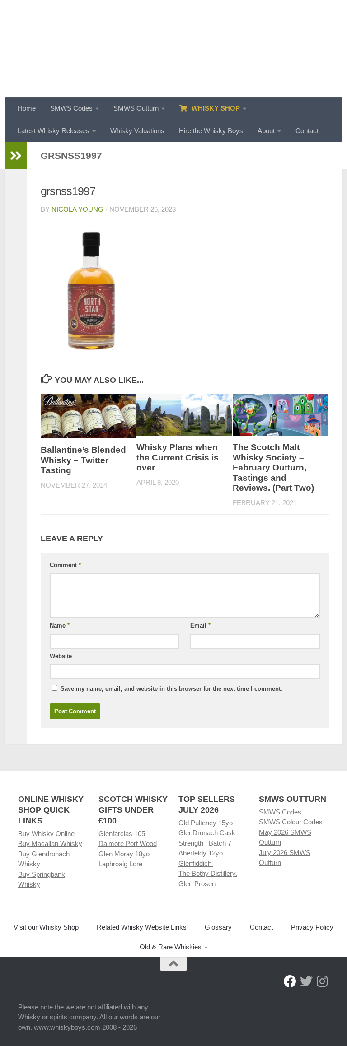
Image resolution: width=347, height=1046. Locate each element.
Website (61, 656)
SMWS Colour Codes (291, 822)
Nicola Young (77, 209)
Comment (65, 565)
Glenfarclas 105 (121, 833)
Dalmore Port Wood (127, 843)
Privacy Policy (312, 927)
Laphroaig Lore (120, 864)
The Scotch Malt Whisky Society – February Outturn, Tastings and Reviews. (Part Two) (273, 467)
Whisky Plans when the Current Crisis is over (177, 457)
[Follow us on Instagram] (322, 981)
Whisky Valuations (137, 131)
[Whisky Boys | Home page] (173, 48)
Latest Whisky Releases (53, 131)
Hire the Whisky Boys (211, 131)
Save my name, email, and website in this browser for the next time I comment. (171, 688)
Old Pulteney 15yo (205, 823)
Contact (307, 131)
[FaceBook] (290, 981)
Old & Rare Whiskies (171, 947)
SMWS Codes (71, 108)
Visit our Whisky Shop (46, 927)
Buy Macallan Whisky (50, 843)
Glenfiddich (195, 863)
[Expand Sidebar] (16, 155)
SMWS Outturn (136, 108)
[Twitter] (306, 981)
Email (200, 625)
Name (60, 625)
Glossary (218, 927)
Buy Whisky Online (46, 833)
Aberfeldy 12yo (200, 853)
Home (27, 108)
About (266, 131)
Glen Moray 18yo (124, 854)
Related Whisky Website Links (142, 927)
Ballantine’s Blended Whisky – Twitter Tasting (83, 460)
